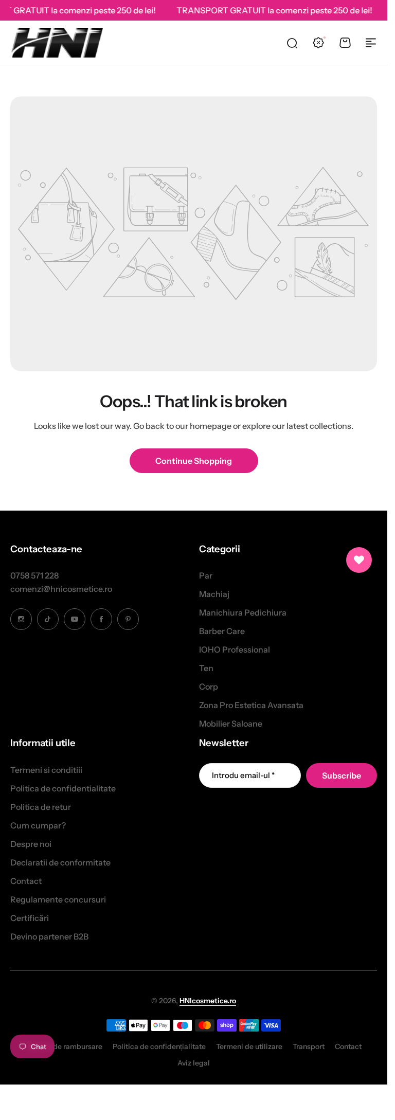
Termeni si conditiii (46, 770)
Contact (26, 881)
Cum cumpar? (38, 825)
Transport (309, 1046)
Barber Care (222, 631)
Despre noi (30, 844)
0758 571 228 (34, 575)
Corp (208, 686)
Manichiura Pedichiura (242, 612)
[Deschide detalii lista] (359, 560)
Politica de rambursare (64, 1046)
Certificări (29, 918)
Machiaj (214, 594)
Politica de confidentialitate (63, 788)
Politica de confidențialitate (159, 1046)
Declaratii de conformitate (60, 862)
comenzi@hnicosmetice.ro (61, 589)
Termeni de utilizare (249, 1046)
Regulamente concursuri (58, 899)
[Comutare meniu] (371, 42)
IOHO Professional (234, 649)
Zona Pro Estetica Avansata (251, 705)
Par (205, 575)
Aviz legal (193, 1063)
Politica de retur (40, 807)
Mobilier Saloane (230, 723)
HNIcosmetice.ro (207, 1000)
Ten (206, 668)
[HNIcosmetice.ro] (56, 43)
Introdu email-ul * (243, 775)
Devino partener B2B (49, 936)
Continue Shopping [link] (193, 461)
